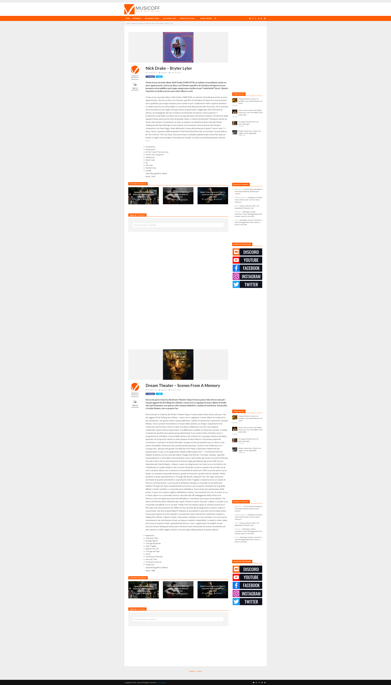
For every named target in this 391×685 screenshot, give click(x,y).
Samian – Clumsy (195, 671)
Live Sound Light (169, 18)
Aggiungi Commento (135, 89)
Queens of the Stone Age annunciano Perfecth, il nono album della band (143, 194)
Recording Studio (152, 18)
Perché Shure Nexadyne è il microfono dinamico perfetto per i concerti (248, 191)
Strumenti (136, 18)
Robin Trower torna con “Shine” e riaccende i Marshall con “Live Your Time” (212, 194)
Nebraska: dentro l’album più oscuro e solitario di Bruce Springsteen (178, 194)
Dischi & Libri (149, 23)
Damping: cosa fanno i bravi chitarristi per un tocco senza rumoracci (248, 199)
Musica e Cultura (187, 18)
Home (128, 18)
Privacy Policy (160, 682)
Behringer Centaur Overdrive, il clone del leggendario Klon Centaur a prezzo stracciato (248, 214)
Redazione (134, 76)
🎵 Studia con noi (205, 18)
